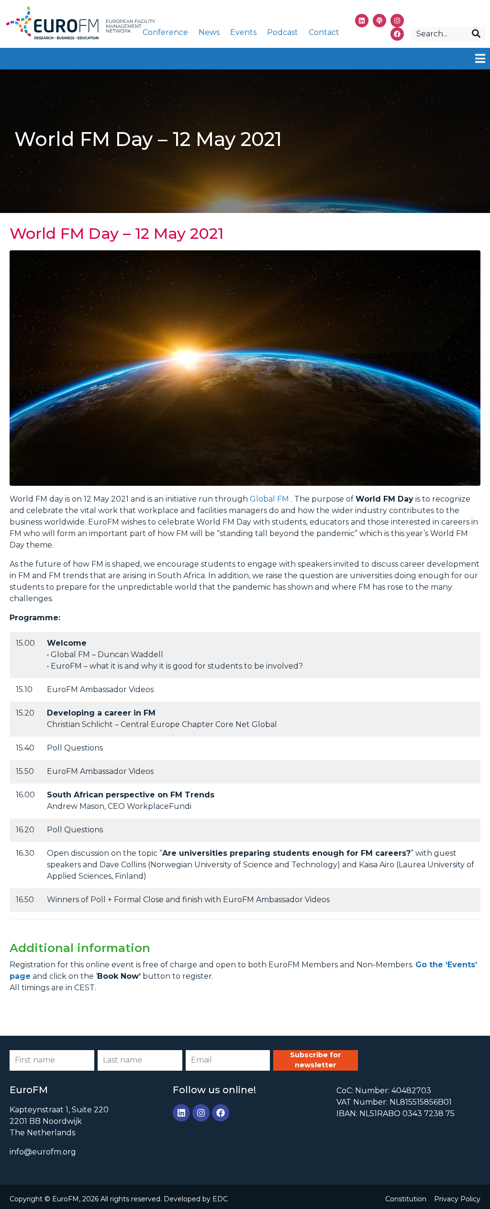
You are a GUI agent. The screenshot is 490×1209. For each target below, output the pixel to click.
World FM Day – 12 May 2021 (116, 233)
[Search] (476, 34)
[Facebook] (397, 34)
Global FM (269, 499)
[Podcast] (379, 20)
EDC (220, 1199)
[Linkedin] (361, 20)
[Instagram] (397, 20)
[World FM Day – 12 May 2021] (245, 367)
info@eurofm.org (43, 1151)
